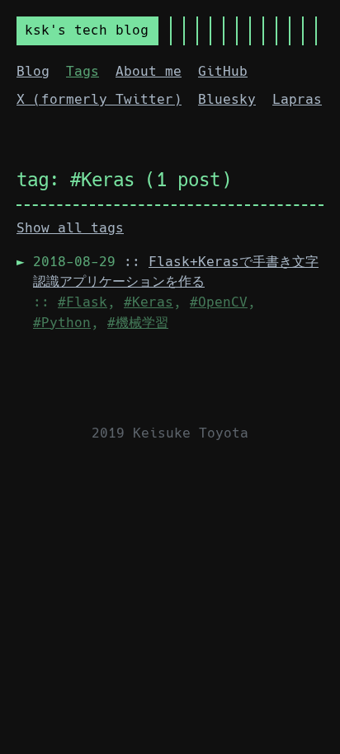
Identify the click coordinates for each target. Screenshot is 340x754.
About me (149, 71)
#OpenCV (219, 302)
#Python (62, 322)
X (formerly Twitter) (99, 99)
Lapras (297, 99)
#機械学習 (137, 322)
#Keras (148, 302)
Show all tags (70, 228)
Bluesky (227, 99)
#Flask (82, 302)
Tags (82, 71)
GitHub (223, 71)
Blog (33, 71)
